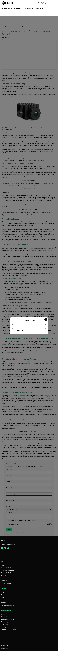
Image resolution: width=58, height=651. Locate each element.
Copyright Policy (5, 645)
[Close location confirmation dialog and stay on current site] (45, 319)
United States (21, 326)
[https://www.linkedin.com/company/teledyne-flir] (2, 548)
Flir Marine (4, 575)
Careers (3, 595)
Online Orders (5, 624)
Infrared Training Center (7, 583)
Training (3, 627)
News (2, 592)
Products (28, 8)
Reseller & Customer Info (8, 605)
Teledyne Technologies (7, 567)
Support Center (5, 616)
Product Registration (6, 622)
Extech (3, 578)
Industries (17, 8)
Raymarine (4, 580)
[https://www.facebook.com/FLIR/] (5, 548)
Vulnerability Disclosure (7, 619)
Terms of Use (4, 648)
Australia (20, 330)
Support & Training (7, 14)
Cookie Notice (4, 642)
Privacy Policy (4, 639)
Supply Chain (5, 602)
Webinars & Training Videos (8, 629)
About (19, 14)
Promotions (29, 14)
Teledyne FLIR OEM (6, 573)
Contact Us (4, 614)
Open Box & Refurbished (8, 600)
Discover (38, 8)
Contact (38, 14)
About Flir (3, 565)
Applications (6, 8)
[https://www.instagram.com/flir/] (8, 548)
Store (2, 597)
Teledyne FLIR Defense (7, 570)
